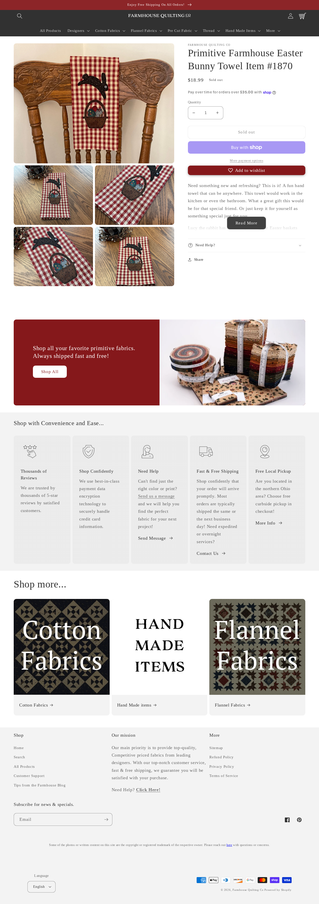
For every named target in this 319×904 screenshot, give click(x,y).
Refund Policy (221, 757)
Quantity (194, 102)
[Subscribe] (106, 819)
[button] (20, 16)
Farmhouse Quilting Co (248, 889)
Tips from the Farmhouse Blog (40, 785)
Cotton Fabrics (33, 705)
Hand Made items (134, 705)
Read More (246, 223)
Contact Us (208, 553)
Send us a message (156, 496)
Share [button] (199, 259)
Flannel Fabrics (230, 705)
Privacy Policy (221, 766)
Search (19, 757)
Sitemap (216, 748)
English (39, 887)
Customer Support (29, 776)
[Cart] (303, 16)
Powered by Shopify (278, 889)
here (229, 845)
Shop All (50, 371)
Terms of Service (223, 776)
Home (19, 748)
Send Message (152, 538)
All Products (24, 766)
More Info (265, 522)
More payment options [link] (246, 160)
